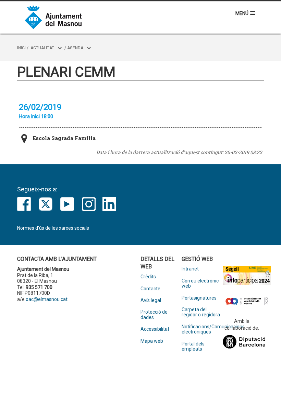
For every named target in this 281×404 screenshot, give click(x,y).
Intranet (190, 269)
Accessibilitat (154, 329)
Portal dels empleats (193, 346)
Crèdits (148, 276)
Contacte (150, 288)
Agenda (75, 48)
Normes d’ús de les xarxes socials (53, 228)
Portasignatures (199, 298)
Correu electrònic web (200, 283)
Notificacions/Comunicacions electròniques (202, 329)
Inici (21, 48)
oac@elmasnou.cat (47, 299)
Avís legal (150, 300)
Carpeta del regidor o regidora (201, 312)
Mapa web (151, 341)
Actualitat (42, 48)
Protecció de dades (154, 315)
